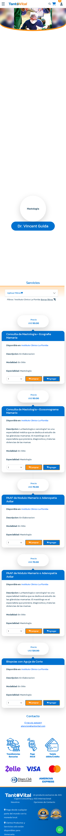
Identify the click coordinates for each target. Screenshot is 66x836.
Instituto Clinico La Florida (34, 345)
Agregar (52, 378)
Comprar (34, 378)
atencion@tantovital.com (33, 726)
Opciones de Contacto (44, 802)
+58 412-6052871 (34, 723)
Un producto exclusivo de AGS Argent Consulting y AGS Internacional (38, 796)
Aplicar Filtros (14, 293)
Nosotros (15, 802)
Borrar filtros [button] (47, 299)
